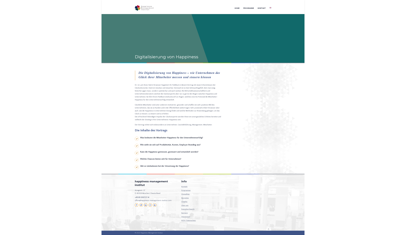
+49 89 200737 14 (142, 197)
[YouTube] (154, 205)
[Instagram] (150, 205)
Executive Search (187, 209)
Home (237, 8)
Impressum (185, 217)
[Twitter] (141, 205)
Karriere (184, 213)
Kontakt (262, 8)
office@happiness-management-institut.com (153, 200)
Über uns (184, 205)
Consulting (185, 194)
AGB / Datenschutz (188, 220)
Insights (184, 202)
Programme (248, 8)
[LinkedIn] (145, 205)
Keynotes (185, 198)
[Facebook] (136, 205)
